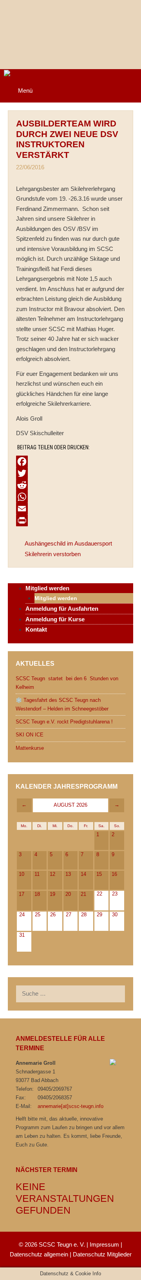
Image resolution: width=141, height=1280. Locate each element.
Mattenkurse (30, 748)
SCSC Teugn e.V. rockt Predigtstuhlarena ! (64, 722)
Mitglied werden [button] (47, 588)
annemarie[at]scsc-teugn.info (70, 1106)
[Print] (70, 520)
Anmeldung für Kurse (55, 619)
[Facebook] (70, 461)
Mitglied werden (55, 598)
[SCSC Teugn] (23, 74)
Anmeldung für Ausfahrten (61, 608)
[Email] (70, 509)
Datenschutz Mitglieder (102, 1254)
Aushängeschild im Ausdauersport (68, 543)
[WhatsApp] (70, 497)
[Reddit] (70, 485)
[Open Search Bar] (129, 81)
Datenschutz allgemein (39, 1254)
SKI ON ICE (29, 735)
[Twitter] (70, 473)
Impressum (104, 1244)
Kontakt (36, 629)
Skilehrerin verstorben (53, 554)
